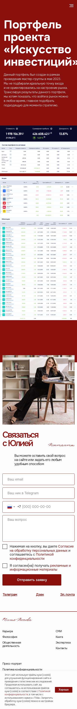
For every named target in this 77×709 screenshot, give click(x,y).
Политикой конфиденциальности (32, 556)
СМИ (59, 631)
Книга (59, 637)
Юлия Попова (17, 620)
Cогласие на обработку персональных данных (42, 548)
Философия (9, 637)
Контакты (61, 648)
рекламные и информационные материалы (40, 568)
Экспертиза (63, 642)
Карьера (7, 631)
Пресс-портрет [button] (12, 664)
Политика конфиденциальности (22, 669)
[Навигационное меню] (71, 5)
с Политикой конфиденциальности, (27, 693)
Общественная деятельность (11, 644)
